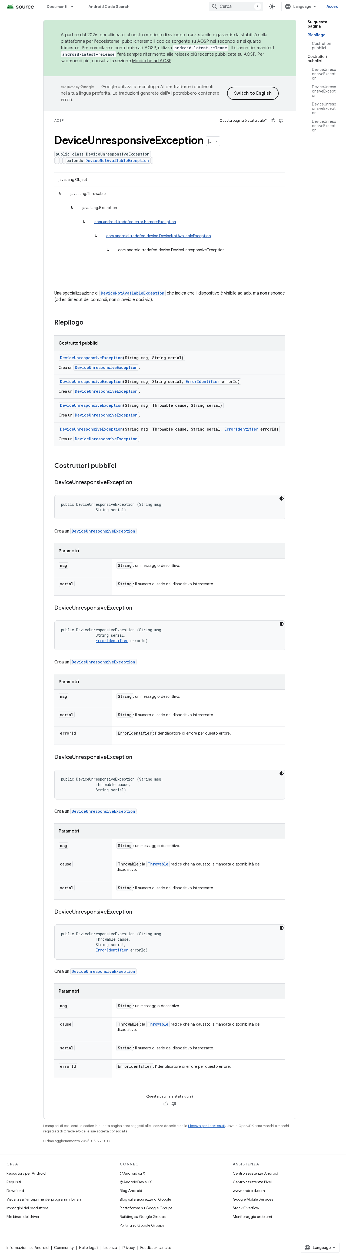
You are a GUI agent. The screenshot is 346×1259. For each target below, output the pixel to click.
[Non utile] (281, 121)
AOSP (59, 120)
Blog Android (131, 1190)
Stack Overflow (246, 1207)
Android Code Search (108, 6)
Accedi (333, 6)
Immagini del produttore (27, 1207)
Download (15, 1190)
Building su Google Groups (142, 1216)
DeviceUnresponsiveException (91, 357)
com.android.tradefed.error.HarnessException (135, 221)
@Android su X (132, 1173)
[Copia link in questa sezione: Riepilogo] (89, 323)
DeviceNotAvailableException (117, 160)
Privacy (128, 1247)
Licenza (110, 1247)
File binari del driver (22, 1216)
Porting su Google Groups (142, 1225)
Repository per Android (26, 1173)
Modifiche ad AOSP (151, 61)
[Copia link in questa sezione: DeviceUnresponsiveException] (137, 483)
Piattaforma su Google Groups (146, 1207)
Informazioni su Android (27, 1247)
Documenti (57, 6)
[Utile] (273, 121)
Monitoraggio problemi (252, 1216)
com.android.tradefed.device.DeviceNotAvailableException (158, 235)
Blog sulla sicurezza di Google (145, 1199)
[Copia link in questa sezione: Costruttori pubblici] (121, 466)
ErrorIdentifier (202, 381)
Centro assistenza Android (255, 1173)
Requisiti (13, 1181)
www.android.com (249, 1190)
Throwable (158, 864)
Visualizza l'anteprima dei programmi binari (43, 1199)
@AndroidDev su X (136, 1181)
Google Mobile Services (253, 1199)
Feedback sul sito (155, 1247)
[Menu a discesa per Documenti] (74, 6)
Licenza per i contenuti (206, 1125)
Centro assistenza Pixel (252, 1181)
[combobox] (236, 6)
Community (64, 1247)
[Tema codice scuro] (281, 498)
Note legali (88, 1247)
